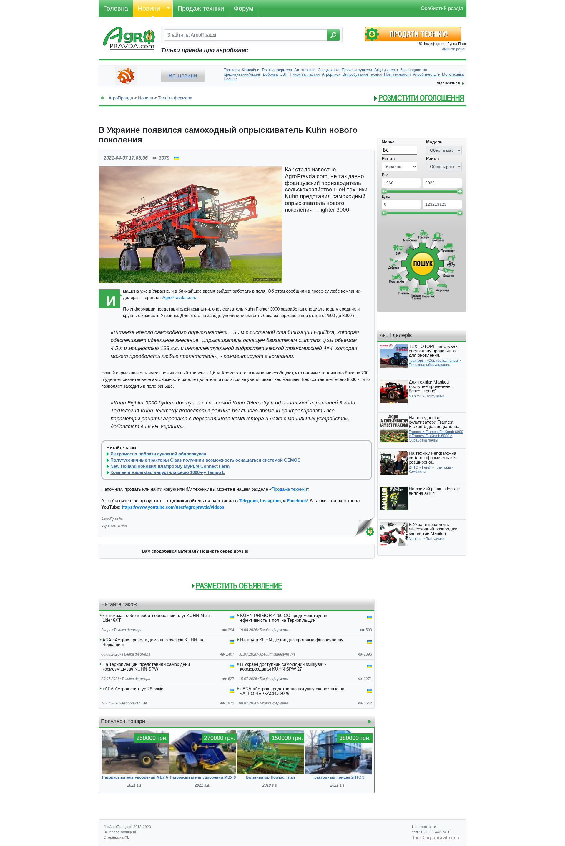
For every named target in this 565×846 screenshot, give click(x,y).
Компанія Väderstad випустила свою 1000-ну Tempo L (167, 472)
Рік (385, 174)
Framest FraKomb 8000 (430, 436)
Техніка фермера (175, 97)
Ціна (386, 196)
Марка (388, 142)
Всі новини (183, 75)
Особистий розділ (442, 8)
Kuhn (122, 526)
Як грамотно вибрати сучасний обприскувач (158, 454)
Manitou (415, 396)
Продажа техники (289, 489)
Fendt (426, 467)
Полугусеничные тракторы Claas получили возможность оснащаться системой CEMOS (205, 460)
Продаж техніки (200, 8)
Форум (243, 8)
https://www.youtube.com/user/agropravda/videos (173, 507)
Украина (108, 526)
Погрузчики (435, 396)
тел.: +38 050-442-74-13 (432, 832)
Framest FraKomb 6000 (444, 432)
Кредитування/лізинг (277, 654)
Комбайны (417, 472)
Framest (415, 432)
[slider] (384, 191)
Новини (149, 8)
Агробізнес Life (134, 703)
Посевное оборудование (429, 365)
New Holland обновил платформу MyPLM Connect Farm (170, 466)
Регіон (388, 158)
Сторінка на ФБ (116, 837)
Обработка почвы (443, 361)
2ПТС (413, 467)
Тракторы (417, 361)
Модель (434, 142)
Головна (115, 8)
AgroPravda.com (178, 297)
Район (432, 158)
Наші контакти (424, 827)
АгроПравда (121, 97)
